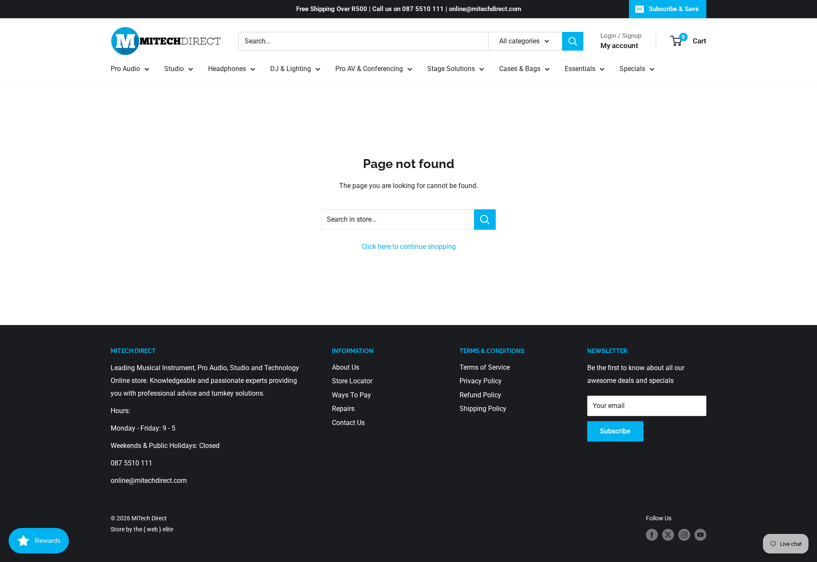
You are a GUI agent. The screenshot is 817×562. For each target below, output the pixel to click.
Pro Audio (125, 69)
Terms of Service (485, 367)
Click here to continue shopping (409, 246)
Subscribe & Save (674, 9)
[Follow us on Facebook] (652, 535)
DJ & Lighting (290, 69)
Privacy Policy (481, 381)
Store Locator (352, 381)
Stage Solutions (451, 69)
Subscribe (615, 431)
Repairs (343, 409)
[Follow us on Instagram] (684, 535)
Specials (632, 69)
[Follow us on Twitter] (668, 535)
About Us (345, 367)
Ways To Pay (351, 395)
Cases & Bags (519, 69)
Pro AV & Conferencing (369, 69)
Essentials (580, 69)
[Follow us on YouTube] (700, 535)
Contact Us (348, 423)
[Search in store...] (485, 219)
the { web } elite (153, 529)
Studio (174, 69)
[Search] (572, 41)
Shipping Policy (483, 409)
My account (619, 45)
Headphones (227, 69)
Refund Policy (480, 395)
